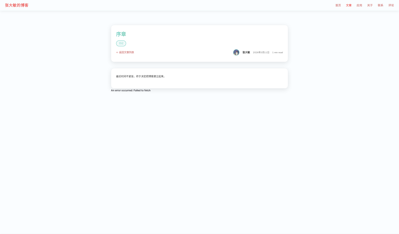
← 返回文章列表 (125, 52)
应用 (359, 5)
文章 (349, 5)
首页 (338, 5)
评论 (391, 5)
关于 (370, 5)
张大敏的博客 (17, 5)
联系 (380, 5)
